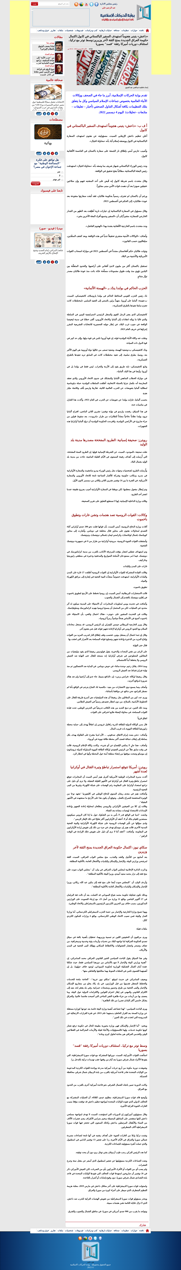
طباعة (91, 49)
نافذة (141, 30)
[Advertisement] (20, 37)
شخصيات (69, 30)
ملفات (60, 30)
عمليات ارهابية (105, 30)
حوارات (134, 30)
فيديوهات (79, 30)
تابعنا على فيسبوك (52, 190)
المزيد (38, 114)
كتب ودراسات (91, 30)
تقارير (53, 30)
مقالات (58, 37)
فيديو (51, 228)
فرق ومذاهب (43, 30)
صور (43, 228)
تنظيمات (125, 30)
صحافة (116, 30)
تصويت (35, 183)
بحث (35, 4)
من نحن (90, 1262)
